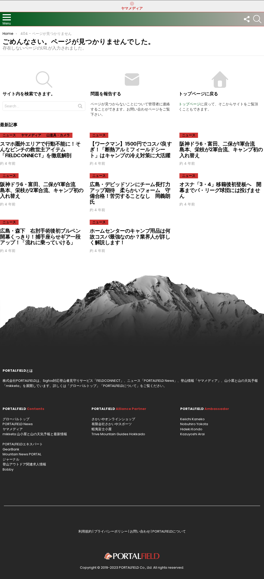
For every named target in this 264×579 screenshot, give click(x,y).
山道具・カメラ (58, 135)
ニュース (9, 135)
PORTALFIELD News (18, 424)
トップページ (189, 104)
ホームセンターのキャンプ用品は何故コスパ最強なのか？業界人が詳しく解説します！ (130, 236)
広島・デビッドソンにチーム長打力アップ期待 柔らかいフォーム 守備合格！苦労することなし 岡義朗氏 (130, 193)
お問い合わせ (140, 531)
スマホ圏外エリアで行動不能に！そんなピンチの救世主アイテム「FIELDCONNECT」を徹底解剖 (40, 149)
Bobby (8, 469)
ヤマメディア (132, 8)
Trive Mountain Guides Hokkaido (118, 434)
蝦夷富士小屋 (102, 429)
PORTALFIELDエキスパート (23, 444)
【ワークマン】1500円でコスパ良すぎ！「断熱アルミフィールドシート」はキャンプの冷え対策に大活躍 (131, 149)
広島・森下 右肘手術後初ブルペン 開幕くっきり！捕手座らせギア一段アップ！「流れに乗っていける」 (43, 236)
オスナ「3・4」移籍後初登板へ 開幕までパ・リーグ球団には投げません (220, 190)
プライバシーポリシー (111, 531)
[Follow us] (246, 19)
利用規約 (85, 531)
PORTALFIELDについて (120, 385)
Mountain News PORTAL (22, 454)
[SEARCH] (257, 19)
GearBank (11, 449)
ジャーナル (11, 459)
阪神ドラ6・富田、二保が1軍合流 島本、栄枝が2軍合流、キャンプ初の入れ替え (221, 149)
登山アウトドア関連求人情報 (24, 464)
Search (80, 107)
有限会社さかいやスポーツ (112, 424)
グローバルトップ (83, 385)
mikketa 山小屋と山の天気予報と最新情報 (35, 434)
